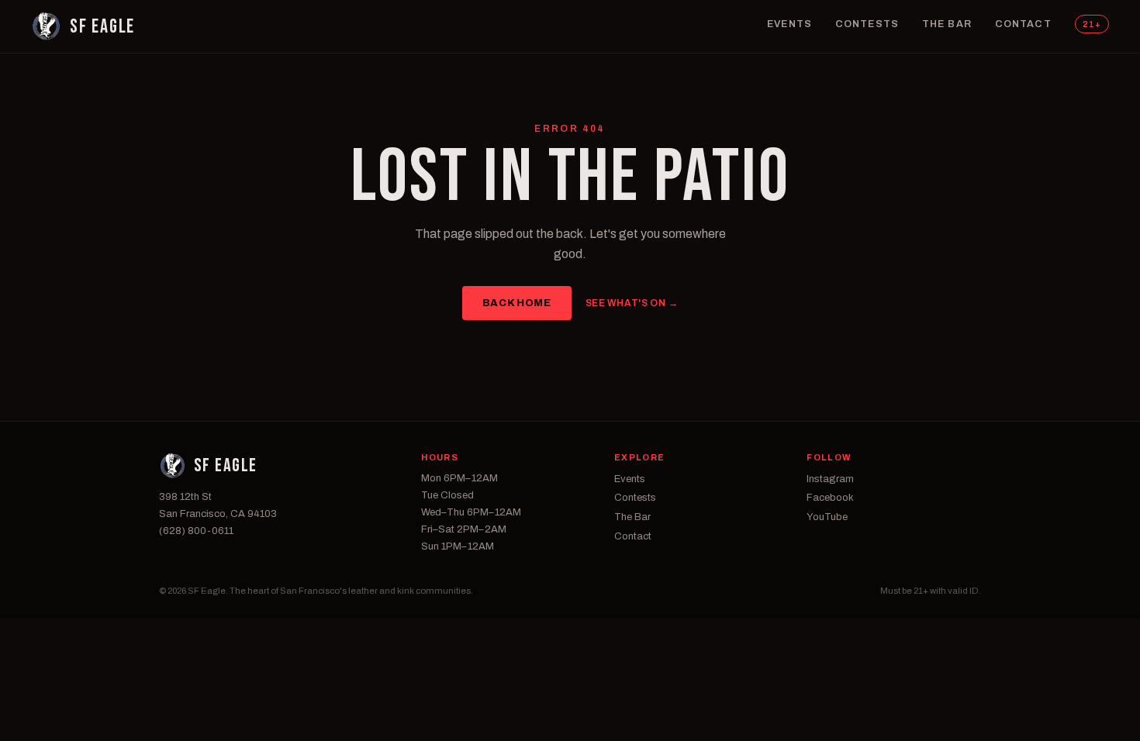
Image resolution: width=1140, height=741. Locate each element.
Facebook (830, 497)
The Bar (947, 24)
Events (789, 24)
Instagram (830, 479)
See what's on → (632, 303)
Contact (1023, 24)
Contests (867, 24)
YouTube (827, 517)
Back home (516, 303)
